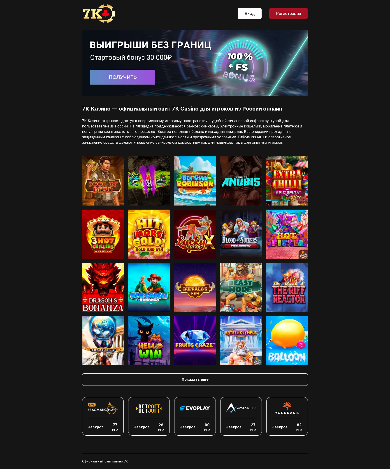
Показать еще (195, 379)
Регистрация (288, 13)
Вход (250, 13)
